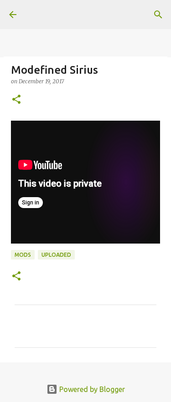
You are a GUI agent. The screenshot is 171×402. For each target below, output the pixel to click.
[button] (16, 100)
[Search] (158, 14)
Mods (23, 255)
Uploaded (56, 255)
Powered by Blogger (91, 389)
